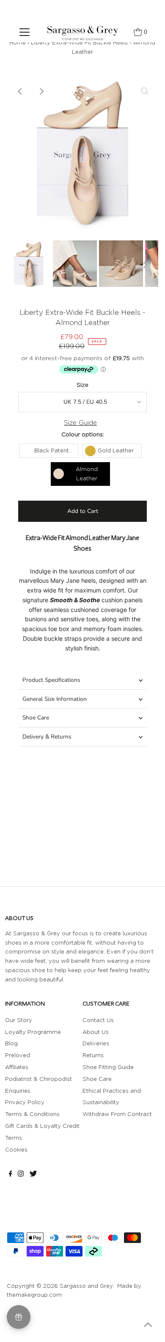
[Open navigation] (24, 31)
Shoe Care (35, 718)
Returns (93, 1055)
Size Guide (80, 423)
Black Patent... (53, 450)
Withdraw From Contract (117, 1114)
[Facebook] (10, 1174)
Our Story (18, 1020)
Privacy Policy (24, 1102)
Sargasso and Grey (86, 1286)
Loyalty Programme (33, 1032)
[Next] (41, 91)
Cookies (16, 1149)
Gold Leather (116, 450)
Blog (11, 1043)
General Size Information (54, 699)
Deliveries (95, 1043)
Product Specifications (51, 680)
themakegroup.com (34, 1295)
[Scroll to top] (148, 1325)
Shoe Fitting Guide (108, 1067)
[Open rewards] (18, 1317)
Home (17, 42)
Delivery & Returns (47, 737)
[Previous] (20, 91)
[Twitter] (33, 1174)
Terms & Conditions (32, 1114)
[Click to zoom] (144, 91)
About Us (95, 1032)
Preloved (17, 1055)
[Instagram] (21, 1174)
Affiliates (16, 1067)
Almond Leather (87, 473)
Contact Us (98, 1020)
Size (82, 385)
